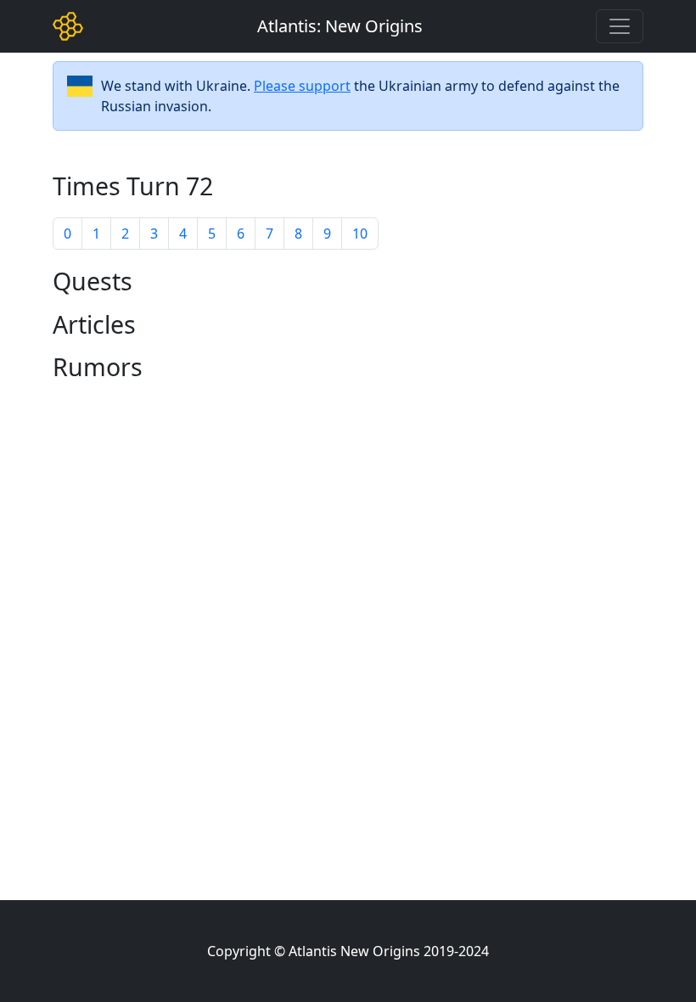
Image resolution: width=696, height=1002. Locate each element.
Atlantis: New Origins (340, 25)
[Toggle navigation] (619, 26)
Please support (302, 85)
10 (360, 233)
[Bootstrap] (68, 26)
